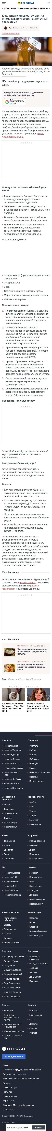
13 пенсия (8, 1011)
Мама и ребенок (37, 841)
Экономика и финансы (8, 798)
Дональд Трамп (11, 961)
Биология (8, 850)
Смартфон (9, 859)
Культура (33, 890)
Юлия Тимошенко (12, 988)
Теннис (32, 811)
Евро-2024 (34, 820)
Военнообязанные (38, 931)
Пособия (33, 777)
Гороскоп (33, 873)
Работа (32, 750)
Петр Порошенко (12, 983)
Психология (35, 854)
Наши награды (10, 1087)
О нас (5, 1065)
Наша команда (10, 1096)
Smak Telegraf (23, 661)
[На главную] (26, 3)
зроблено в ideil (9, 1122)
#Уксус (21, 679)
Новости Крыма (11, 784)
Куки (24, 1127)
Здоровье (32, 835)
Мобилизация (34, 912)
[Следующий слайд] (49, 8)
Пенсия (5, 1005)
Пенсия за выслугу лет (13, 1037)
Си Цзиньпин (10, 965)
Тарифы (8, 818)
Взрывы (7, 925)
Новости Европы (12, 873)
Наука (5, 835)
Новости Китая (11, 890)
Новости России (11, 882)
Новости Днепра (11, 755)
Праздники (33, 951)
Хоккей (32, 815)
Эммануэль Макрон (13, 970)
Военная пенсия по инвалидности (13, 1025)
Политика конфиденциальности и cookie (22, 1070)
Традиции (33, 968)
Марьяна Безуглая (12, 992)
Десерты (33, 1024)
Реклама (7, 1083)
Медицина (34, 763)
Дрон (6, 854)
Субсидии (34, 759)
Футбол (32, 802)
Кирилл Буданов (11, 979)
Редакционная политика (14, 1074)
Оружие (7, 934)
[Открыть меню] (4, 3)
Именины (33, 981)
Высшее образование (39, 772)
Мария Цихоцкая (14, 28)
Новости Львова (11, 763)
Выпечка (33, 1011)
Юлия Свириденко (12, 996)
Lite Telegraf (22, 646)
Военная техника (12, 942)
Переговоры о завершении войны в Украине (26, 9)
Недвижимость (11, 813)
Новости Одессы (12, 759)
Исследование (36, 859)
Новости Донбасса (12, 779)
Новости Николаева (13, 788)
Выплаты (33, 755)
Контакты (7, 1092)
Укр (48, 3)
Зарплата (33, 746)
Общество (33, 740)
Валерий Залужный (13, 974)
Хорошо (38, 1127)
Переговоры (10, 929)
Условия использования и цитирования (21, 1079)
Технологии (9, 841)
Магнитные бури (37, 899)
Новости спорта (36, 797)
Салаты (33, 1028)
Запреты (33, 972)
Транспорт (9, 809)
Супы (32, 1019)
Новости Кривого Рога (12, 773)
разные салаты (27, 582)
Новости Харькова (12, 750)
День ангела (35, 977)
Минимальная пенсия (14, 1031)
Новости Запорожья (13, 768)
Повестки (33, 918)
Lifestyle (32, 867)
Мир (4, 867)
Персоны (6, 951)
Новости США (10, 877)
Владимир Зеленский (14, 957)
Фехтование (35, 824)
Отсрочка (33, 927)
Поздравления (36, 904)
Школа (32, 768)
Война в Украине (10, 912)
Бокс (31, 807)
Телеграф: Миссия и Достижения (18, 1105)
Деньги (7, 805)
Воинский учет (36, 936)
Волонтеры (9, 938)
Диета (32, 850)
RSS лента (8, 1110)
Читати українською (10, 34)
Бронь (32, 922)
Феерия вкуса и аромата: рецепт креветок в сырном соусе (31, 667)
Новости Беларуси (12, 895)
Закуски (33, 1033)
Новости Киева (11, 746)
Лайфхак (33, 895)
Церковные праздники (34, 958)
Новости (6, 740)
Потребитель (35, 877)
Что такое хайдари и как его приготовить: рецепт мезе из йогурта (32, 651)
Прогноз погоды (36, 781)
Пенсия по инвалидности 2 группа (11, 1017)
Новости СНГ (10, 886)
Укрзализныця (10, 827)
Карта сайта (8, 1101)
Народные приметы (38, 963)
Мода (31, 882)
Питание (33, 845)
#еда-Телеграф (33, 679)
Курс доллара (10, 822)
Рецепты (32, 1005)
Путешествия (35, 886)
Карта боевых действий (10, 919)
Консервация (35, 1015)
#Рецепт (12, 679)
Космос (7, 845)
